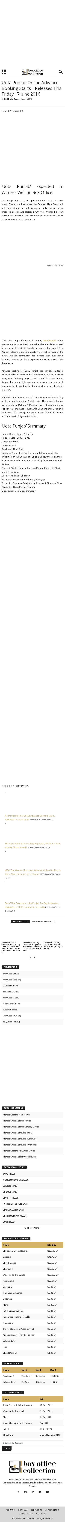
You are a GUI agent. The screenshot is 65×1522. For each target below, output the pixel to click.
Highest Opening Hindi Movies (16, 1115)
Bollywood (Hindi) (11, 974)
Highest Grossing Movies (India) (17, 1133)
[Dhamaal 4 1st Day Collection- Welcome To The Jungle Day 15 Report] (53, 933)
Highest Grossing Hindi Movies (17, 1121)
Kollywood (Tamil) (11, 998)
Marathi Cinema (10, 1010)
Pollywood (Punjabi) (12, 1016)
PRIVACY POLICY (26, 1514)
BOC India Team (11, 99)
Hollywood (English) (12, 980)
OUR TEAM (22, 1510)
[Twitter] (40, 1492)
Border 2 (7, 1257)
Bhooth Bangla (9, 1263)
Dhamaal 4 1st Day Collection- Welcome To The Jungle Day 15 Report (53, 945)
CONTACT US (36, 1510)
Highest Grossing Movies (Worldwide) (20, 1139)
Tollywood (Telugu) (11, 1022)
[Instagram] (25, 1492)
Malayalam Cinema (11, 1004)
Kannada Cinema (10, 992)
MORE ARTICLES (20, 921)
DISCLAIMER (41, 1514)
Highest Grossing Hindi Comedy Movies (21, 1127)
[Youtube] (47, 1492)
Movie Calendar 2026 (50, 1435)
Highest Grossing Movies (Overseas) (20, 1145)
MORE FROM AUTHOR (42, 921)
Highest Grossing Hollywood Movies (19, 1157)
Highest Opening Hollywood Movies (19, 1151)
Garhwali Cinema (10, 986)
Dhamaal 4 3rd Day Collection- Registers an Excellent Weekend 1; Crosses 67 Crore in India (32, 946)
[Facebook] (18, 1492)
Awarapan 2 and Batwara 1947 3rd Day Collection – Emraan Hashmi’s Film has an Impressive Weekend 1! (11, 947)
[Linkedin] (32, 1492)
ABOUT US (10, 1510)
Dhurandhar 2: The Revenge (15, 1251)
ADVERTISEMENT (52, 1510)
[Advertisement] (32, 33)
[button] (60, 72)
